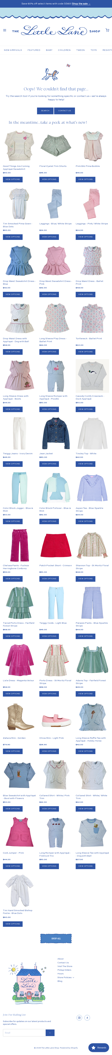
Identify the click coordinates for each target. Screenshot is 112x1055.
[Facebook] (87, 1018)
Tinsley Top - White (86, 453)
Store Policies (64, 978)
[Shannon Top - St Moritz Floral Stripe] (92, 545)
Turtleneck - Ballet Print (89, 338)
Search (45, 111)
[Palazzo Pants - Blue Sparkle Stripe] (92, 603)
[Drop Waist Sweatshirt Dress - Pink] (56, 261)
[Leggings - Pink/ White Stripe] (92, 203)
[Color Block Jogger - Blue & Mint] (19, 488)
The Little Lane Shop (50, 1048)
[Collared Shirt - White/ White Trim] (92, 775)
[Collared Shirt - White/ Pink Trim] (56, 775)
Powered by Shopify (69, 1048)
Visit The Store (64, 966)
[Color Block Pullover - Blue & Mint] (56, 488)
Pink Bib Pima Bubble (88, 166)
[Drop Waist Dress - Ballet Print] (92, 261)
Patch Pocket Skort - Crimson (55, 565)
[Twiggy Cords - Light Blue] (56, 603)
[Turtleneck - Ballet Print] (92, 318)
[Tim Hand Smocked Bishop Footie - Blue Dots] (19, 890)
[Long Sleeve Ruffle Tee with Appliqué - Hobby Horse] (92, 718)
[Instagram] (79, 1018)
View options (13, 179)
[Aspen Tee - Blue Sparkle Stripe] (92, 488)
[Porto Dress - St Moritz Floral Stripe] (56, 660)
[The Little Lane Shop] (56, 30)
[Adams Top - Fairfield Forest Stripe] (92, 660)
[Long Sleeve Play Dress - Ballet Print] (56, 318)
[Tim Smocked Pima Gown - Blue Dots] (19, 203)
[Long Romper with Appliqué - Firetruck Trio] (56, 833)
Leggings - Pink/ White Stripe (92, 224)
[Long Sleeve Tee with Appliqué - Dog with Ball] (92, 833)
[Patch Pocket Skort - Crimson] (56, 545)
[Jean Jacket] (56, 433)
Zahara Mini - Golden (14, 738)
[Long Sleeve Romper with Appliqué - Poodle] (56, 376)
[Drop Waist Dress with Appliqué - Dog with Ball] (19, 318)
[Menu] (4, 30)
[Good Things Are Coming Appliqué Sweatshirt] (19, 146)
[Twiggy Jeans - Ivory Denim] (19, 433)
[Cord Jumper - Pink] (19, 833)
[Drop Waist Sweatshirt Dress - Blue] (19, 261)
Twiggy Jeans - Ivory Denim (18, 453)
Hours (60, 974)
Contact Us (64, 111)
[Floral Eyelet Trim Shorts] (56, 146)
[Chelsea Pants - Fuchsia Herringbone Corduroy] (19, 545)
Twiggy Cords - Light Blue (53, 623)
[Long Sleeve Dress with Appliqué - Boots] (19, 376)
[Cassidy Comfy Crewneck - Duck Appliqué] (92, 376)
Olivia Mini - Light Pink (51, 738)
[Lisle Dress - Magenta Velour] (19, 660)
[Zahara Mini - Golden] (19, 718)
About (60, 959)
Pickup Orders (64, 970)
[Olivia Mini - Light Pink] (56, 718)
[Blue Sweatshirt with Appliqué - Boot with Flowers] (19, 775)
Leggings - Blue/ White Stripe (55, 224)
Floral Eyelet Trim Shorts (53, 166)
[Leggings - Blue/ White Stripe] (56, 203)
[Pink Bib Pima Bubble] (92, 146)
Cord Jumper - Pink (13, 853)
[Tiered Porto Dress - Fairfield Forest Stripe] (19, 603)
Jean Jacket (46, 453)
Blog (59, 981)
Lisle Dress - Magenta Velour (18, 680)
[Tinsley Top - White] (92, 433)
